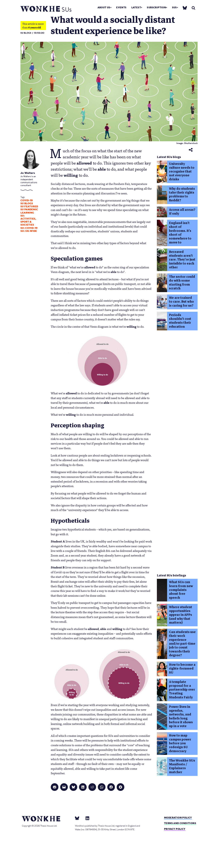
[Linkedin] (86, 818)
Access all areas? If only (182, 211)
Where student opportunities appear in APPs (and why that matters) (180, 614)
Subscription (156, 7)
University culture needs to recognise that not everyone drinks (181, 171)
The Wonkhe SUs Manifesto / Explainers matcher (182, 766)
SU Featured (29, 206)
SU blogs (26, 203)
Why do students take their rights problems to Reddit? (182, 194)
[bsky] (185, 7)
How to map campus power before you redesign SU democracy (180, 743)
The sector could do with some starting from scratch (182, 282)
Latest (136, 7)
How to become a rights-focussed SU (182, 668)
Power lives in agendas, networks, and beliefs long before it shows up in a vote (181, 716)
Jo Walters (27, 172)
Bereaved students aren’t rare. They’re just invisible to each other (182, 259)
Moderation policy (178, 817)
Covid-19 (26, 200)
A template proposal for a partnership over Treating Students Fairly (182, 689)
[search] (193, 8)
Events (121, 7)
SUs (174, 7)
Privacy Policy (174, 829)
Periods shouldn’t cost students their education (180, 320)
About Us (104, 7)
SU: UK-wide (28, 231)
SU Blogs (25, 33)
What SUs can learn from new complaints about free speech (181, 589)
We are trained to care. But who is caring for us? (181, 301)
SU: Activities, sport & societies (28, 220)
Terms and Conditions (180, 823)
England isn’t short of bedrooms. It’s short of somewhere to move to (180, 232)
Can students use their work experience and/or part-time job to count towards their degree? (182, 643)
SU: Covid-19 (29, 228)
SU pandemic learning (29, 211)
